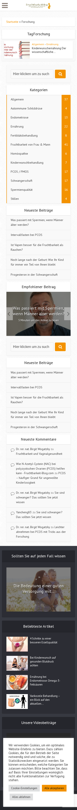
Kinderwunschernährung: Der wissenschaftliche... (49, 50)
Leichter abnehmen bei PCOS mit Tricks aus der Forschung (41, 531)
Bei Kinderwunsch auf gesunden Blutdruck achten (43, 661)
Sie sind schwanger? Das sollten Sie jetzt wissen (40, 497)
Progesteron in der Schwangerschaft (34, 275)
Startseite (12, 22)
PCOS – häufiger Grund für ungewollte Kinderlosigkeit (41, 477)
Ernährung (52, 44)
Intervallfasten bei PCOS (26, 235)
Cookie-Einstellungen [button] (24, 788)
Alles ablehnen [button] (21, 797)
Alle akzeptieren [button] (54, 788)
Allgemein (38, 44)
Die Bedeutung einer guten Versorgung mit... (38, 588)
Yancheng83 (24, 512)
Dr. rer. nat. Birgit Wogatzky (33, 449)
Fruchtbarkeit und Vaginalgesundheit (39, 454)
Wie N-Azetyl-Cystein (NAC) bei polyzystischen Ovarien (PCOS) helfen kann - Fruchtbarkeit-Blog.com (40, 468)
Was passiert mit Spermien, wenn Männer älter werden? (38, 311)
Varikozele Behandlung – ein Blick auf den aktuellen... (45, 699)
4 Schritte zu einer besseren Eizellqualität (43, 640)
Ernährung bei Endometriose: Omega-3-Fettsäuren (45, 680)
